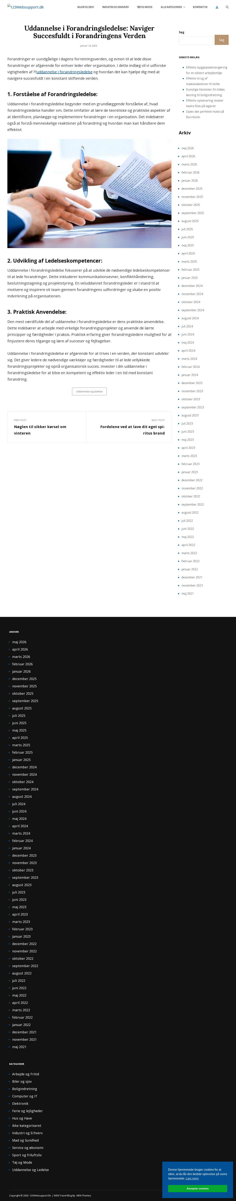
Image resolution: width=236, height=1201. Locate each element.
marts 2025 (189, 261)
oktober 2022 (190, 496)
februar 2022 (190, 561)
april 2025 (188, 253)
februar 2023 (190, 464)
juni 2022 (187, 529)
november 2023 (192, 391)
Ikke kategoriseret (26, 1125)
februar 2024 (190, 367)
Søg (181, 32)
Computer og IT (24, 1096)
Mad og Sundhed (25, 1140)
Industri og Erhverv (115, 7)
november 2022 (192, 488)
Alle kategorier (171, 7)
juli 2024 (187, 326)
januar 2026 (189, 181)
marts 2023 (189, 456)
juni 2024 (187, 334)
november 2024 (192, 294)
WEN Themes (83, 1195)
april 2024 (188, 351)
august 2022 (190, 513)
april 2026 (188, 156)
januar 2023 (189, 472)
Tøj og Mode (144, 7)
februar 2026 (190, 172)
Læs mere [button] (192, 1178)
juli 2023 (187, 423)
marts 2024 (189, 359)
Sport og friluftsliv (27, 1155)
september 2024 (192, 310)
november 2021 (192, 585)
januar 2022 (189, 569)
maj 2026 (187, 148)
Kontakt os (200, 7)
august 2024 (190, 318)
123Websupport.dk (40, 1195)
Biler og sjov (85, 7)
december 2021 (191, 577)
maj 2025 (187, 245)
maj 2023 (187, 440)
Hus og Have (22, 1118)
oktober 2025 (190, 205)
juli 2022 (187, 521)
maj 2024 (187, 342)
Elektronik (20, 1103)
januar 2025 (189, 278)
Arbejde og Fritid (25, 1074)
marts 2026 (189, 164)
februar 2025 (190, 270)
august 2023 (190, 415)
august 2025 (190, 221)
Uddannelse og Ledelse (89, 391)
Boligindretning (24, 1089)
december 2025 (191, 189)
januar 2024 (189, 375)
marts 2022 (189, 553)
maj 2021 (187, 593)
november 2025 (192, 197)
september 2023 (192, 407)
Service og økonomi (27, 1147)
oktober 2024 (190, 302)
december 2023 (191, 383)
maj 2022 (187, 537)
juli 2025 (187, 229)
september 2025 (192, 213)
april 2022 (188, 545)
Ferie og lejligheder (27, 1111)
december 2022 (191, 480)
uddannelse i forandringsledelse (64, 71)
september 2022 (192, 504)
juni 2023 (187, 432)
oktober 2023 (190, 399)
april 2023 (188, 448)
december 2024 (191, 286)
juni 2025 (187, 237)
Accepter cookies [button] (198, 1188)
